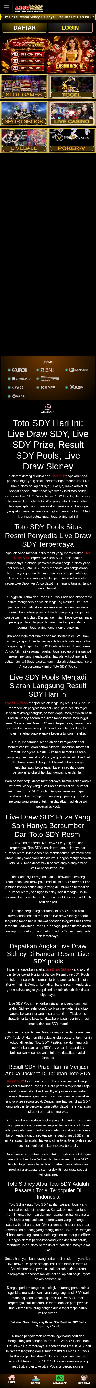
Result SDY (15, 1081)
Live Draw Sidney (58, 969)
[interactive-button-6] (72, 140)
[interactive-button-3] (24, 113)
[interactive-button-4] (72, 113)
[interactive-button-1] (24, 86)
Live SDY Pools (16, 703)
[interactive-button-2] (72, 86)
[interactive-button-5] (24, 140)
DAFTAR (24, 27)
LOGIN (70, 27)
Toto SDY (59, 476)
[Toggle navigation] (6, 7)
